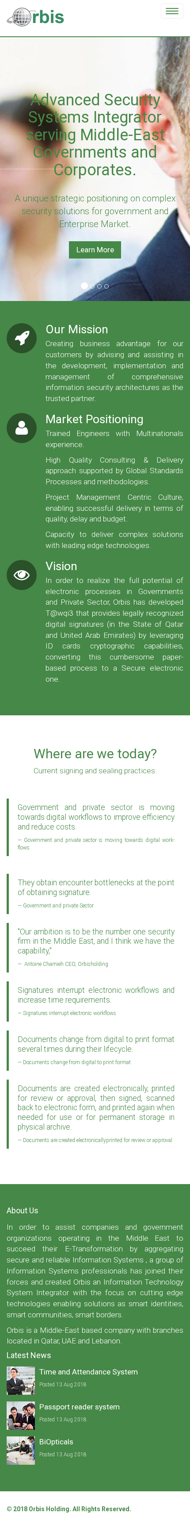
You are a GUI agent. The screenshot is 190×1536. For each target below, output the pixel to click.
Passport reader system (79, 1406)
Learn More (95, 249)
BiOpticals (56, 1441)
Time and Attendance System (88, 1371)
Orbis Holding (49, 1509)
